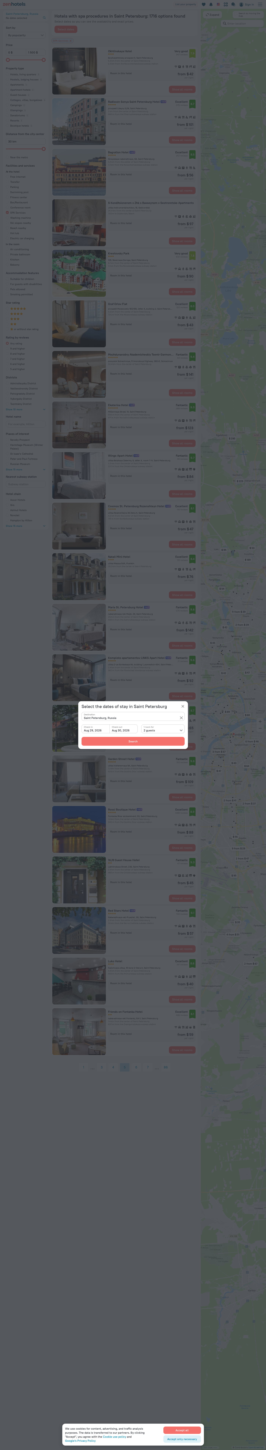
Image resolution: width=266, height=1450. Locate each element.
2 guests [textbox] (149, 730)
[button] (181, 718)
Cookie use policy (114, 1436)
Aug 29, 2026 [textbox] (93, 730)
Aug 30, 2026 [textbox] (121, 730)
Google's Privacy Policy (80, 1440)
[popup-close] (183, 706)
